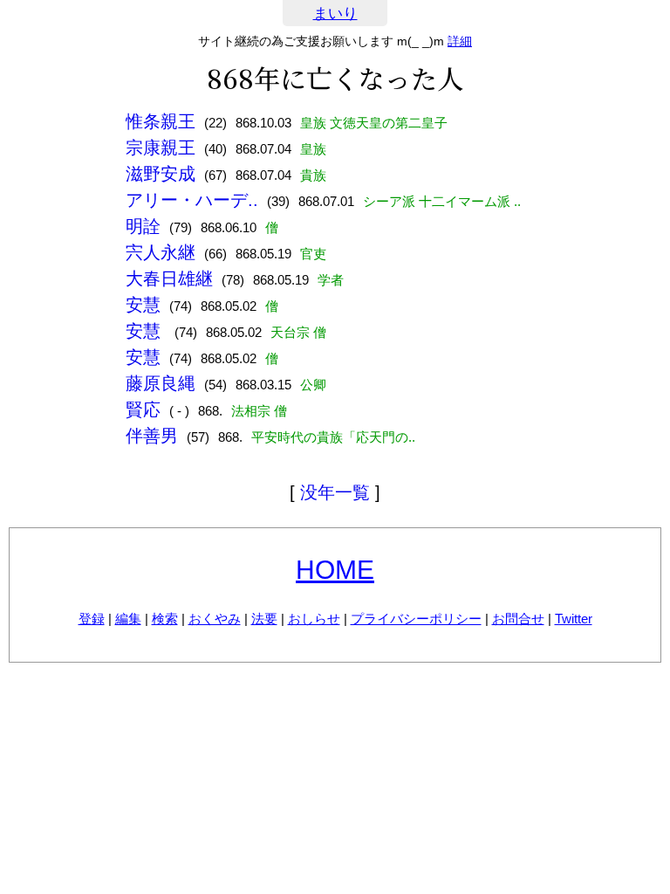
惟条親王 (160, 121)
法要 (264, 618)
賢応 (143, 409)
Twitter (573, 618)
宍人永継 (160, 252)
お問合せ (518, 618)
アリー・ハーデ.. (192, 200)
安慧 (143, 304)
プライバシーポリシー (416, 618)
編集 (128, 618)
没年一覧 (335, 492)
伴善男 (152, 435)
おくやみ (214, 618)
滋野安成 (160, 173)
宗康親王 (160, 147)
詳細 (460, 41)
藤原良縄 (160, 383)
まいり (335, 13)
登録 (92, 618)
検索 (165, 618)
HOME (335, 569)
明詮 (143, 226)
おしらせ (314, 618)
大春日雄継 (169, 278)
